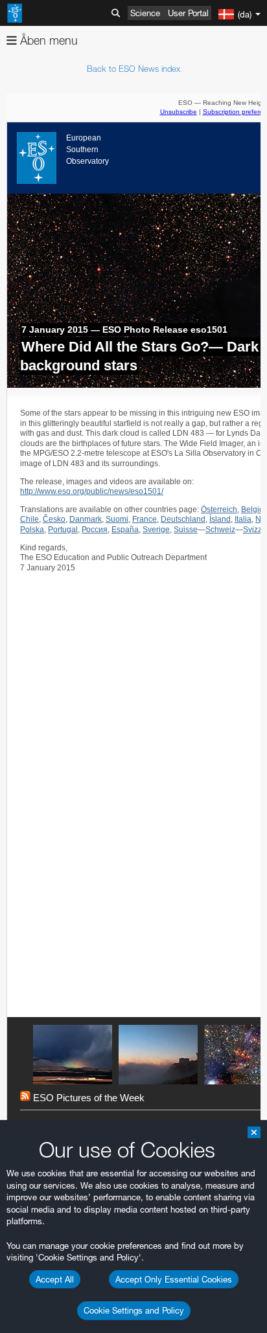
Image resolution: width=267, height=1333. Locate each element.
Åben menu (47, 40)
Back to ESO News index (133, 68)
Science (145, 13)
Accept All (55, 1279)
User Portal (188, 13)
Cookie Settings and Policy (134, 1310)
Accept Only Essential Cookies (173, 1279)
